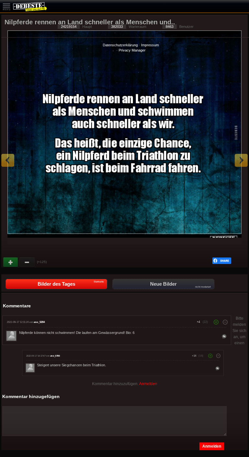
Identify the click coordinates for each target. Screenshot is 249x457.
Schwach (27, 262)
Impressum (150, 45)
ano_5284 (39, 322)
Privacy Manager (132, 50)
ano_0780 (55, 355)
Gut (11, 262)
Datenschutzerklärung (120, 45)
